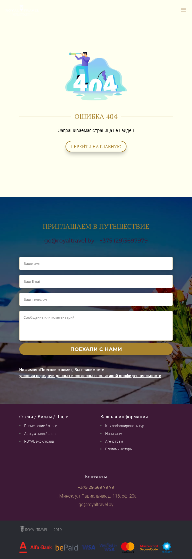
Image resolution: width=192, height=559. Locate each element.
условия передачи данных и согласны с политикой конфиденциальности (90, 375)
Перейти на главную (96, 146)
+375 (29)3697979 (124, 240)
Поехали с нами (96, 349)
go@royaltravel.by (69, 240)
